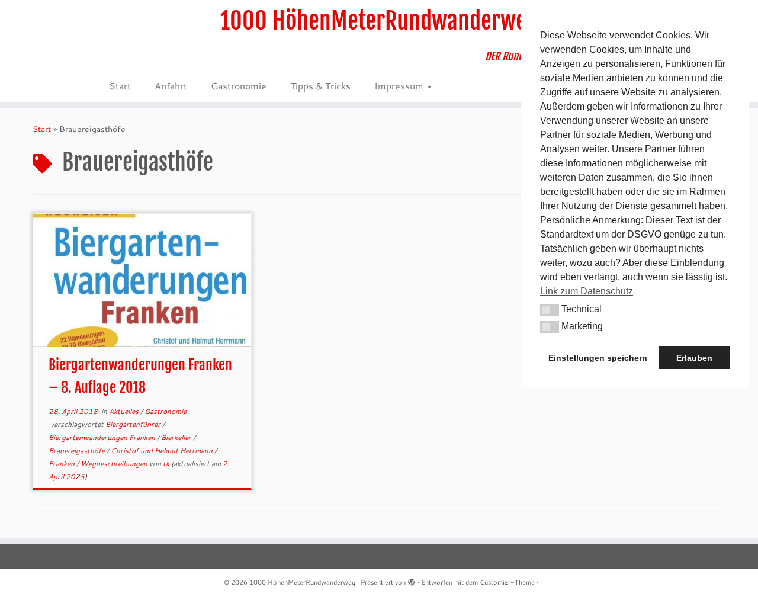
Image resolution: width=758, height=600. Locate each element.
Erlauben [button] (694, 357)
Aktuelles (124, 411)
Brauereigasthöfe (78, 450)
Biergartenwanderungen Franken (103, 437)
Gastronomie (238, 85)
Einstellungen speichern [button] (597, 357)
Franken (62, 463)
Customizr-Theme (507, 582)
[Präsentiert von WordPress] (411, 580)
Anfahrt (171, 85)
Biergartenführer (133, 424)
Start (120, 85)
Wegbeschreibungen (115, 463)
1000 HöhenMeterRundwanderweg (379, 21)
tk (166, 463)
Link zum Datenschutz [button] (586, 291)
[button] (549, 310)
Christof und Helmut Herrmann (162, 450)
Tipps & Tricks (320, 85)
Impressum (400, 85)
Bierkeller (177, 437)
